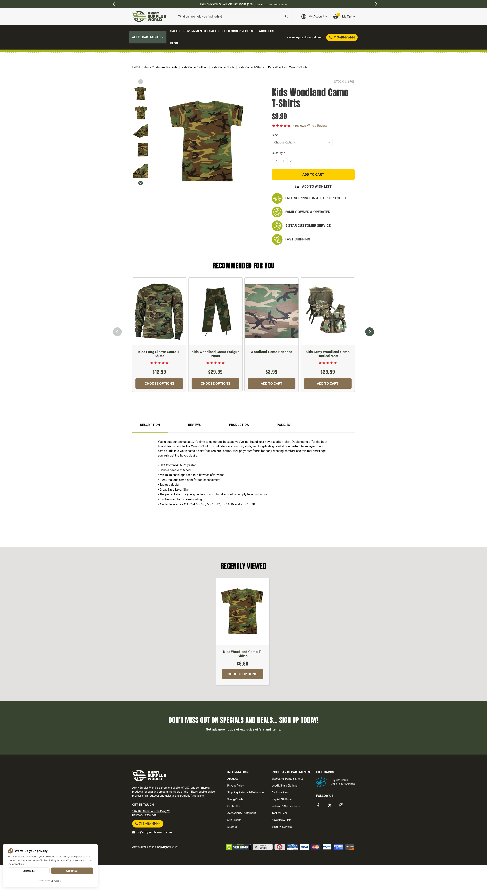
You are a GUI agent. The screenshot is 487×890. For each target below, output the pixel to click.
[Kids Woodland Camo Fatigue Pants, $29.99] (215, 311)
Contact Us (233, 806)
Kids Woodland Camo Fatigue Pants (215, 354)
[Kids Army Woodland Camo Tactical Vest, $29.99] (328, 311)
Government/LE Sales (201, 31)
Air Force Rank (280, 792)
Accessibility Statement (241, 813)
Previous (140, 81)
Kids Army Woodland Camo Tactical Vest (328, 354)
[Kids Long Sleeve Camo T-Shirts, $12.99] (159, 311)
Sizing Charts (235, 799)
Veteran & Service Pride (286, 806)
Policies (283, 425)
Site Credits (234, 819)
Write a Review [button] (317, 125)
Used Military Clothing (285, 785)
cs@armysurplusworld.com (154, 832)
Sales (175, 31)
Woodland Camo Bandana (271, 352)
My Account (317, 16)
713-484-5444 (149, 824)
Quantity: (277, 153)
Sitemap (232, 826)
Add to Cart (271, 383)
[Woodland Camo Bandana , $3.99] (271, 311)
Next (140, 183)
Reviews (194, 425)
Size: (275, 135)
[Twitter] (330, 805)
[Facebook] (318, 805)
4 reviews (299, 125)
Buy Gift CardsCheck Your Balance (343, 782)
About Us (266, 31)
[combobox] (233, 16)
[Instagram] (341, 805)
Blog (174, 43)
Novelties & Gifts (281, 819)
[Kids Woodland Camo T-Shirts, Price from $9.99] (242, 611)
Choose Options (159, 383)
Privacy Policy (235, 785)
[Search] (286, 17)
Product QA (239, 425)
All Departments (146, 37)
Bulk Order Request (238, 31)
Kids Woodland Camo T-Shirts (242, 654)
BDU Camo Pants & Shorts (287, 778)
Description (150, 425)
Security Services (282, 826)
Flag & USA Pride (282, 799)
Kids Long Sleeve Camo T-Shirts (159, 354)
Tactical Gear (279, 813)
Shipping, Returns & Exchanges (245, 792)
